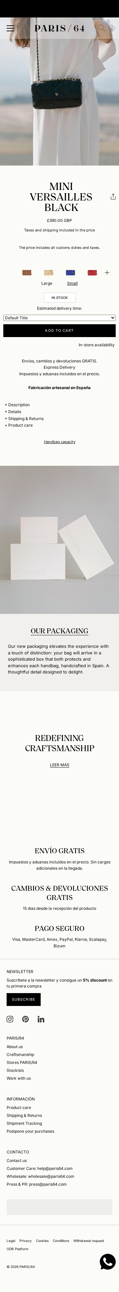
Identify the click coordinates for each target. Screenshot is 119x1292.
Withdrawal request (88, 1241)
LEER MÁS (59, 764)
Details (14, 411)
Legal (11, 1241)
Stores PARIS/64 (22, 1062)
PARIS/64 (27, 1267)
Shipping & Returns (26, 418)
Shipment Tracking (24, 1123)
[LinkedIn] (41, 1018)
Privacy (26, 1241)
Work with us (19, 1078)
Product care (20, 425)
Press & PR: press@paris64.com (37, 1184)
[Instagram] (10, 1018)
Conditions (61, 1241)
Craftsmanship (20, 1054)
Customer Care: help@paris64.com (40, 1168)
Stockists (15, 1070)
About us (15, 1046)
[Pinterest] (25, 1018)
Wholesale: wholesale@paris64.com (40, 1176)
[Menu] (10, 28)
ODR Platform (17, 1249)
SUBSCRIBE (23, 999)
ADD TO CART (59, 330)
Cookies (42, 1241)
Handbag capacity (59, 442)
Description (19, 404)
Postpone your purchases (30, 1131)
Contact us (17, 1160)
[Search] (101, 28)
